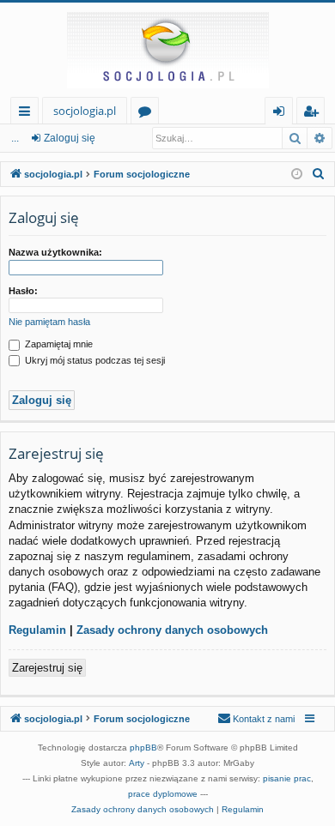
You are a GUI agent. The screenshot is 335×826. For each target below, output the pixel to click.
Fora (148, 113)
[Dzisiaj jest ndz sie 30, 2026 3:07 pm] (296, 174)
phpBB (143, 747)
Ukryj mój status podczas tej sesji (93, 360)
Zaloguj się (69, 138)
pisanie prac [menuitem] (287, 778)
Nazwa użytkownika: (55, 252)
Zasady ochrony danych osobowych (172, 630)
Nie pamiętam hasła (49, 322)
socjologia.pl (84, 110)
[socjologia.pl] (167, 50)
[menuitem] (318, 174)
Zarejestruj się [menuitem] (315, 113)
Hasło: (23, 291)
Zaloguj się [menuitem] (282, 113)
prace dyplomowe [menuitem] (163, 794)
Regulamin (37, 630)
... (15, 138)
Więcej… (28, 113)
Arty (136, 763)
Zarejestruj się (47, 667)
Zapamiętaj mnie (57, 344)
